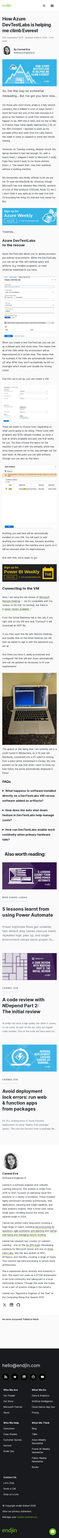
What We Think (40, 1422)
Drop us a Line (11, 1494)
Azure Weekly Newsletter (39, 1441)
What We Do (39, 1389)
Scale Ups (8, 1451)
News (6, 1412)
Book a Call (9, 1488)
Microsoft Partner (12, 1406)
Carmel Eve (10, 1173)
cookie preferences (27, 1517)
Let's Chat (8, 1483)
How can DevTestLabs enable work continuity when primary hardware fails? (28, 834)
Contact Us (9, 1477)
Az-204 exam (33, 1245)
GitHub (18, 1305)
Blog (34, 1428)
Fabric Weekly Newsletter (39, 1460)
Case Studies (10, 1434)
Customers (9, 1428)
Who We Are (10, 1389)
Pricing (35, 1412)
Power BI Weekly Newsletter (41, 1450)
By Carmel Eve (22, 49)
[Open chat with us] (52, 1531)
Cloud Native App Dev (43, 1406)
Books (35, 1467)
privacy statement (21, 1511)
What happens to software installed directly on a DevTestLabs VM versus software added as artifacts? (29, 795)
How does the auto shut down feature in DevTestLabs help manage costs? (28, 815)
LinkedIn (11, 1305)
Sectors (7, 1445)
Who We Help (11, 1422)
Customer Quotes (12, 1439)
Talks (34, 1434)
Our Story (8, 1401)
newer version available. (17, 609)
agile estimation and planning (29, 1230)
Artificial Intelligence (42, 1401)
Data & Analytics (40, 1395)
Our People (9, 1395)
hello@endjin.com (21, 1365)
